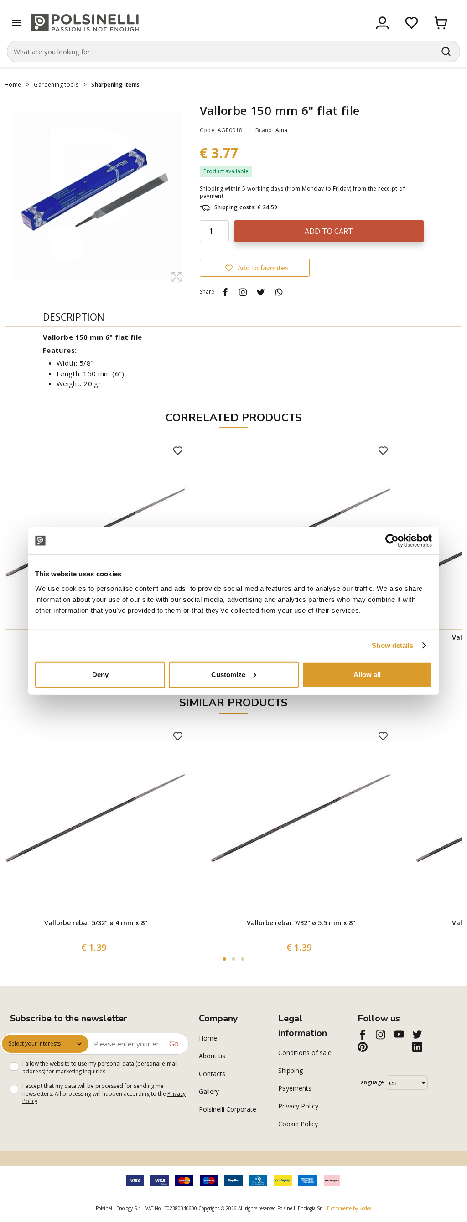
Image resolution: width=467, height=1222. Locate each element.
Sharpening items (115, 84)
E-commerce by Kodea (349, 1208)
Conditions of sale (305, 1052)
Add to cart (329, 231)
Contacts (212, 1073)
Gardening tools (56, 84)
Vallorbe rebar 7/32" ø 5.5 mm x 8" (301, 922)
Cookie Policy (298, 1123)
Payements (294, 1088)
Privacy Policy (298, 1106)
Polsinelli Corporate (227, 1109)
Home (13, 84)
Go (174, 1044)
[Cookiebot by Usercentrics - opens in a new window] (392, 541)
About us (212, 1055)
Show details (392, 645)
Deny (100, 674)
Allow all (367, 674)
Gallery (209, 1091)
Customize (228, 674)
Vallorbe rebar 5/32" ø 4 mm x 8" (95, 922)
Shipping (290, 1070)
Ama (281, 130)
